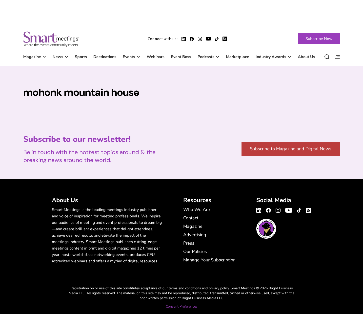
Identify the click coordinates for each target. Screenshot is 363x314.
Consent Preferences (182, 306)
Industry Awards (271, 57)
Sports (81, 57)
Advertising (194, 235)
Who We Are (196, 209)
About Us (306, 57)
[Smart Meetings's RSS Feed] (224, 39)
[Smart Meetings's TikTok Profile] (217, 39)
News (58, 57)
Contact (190, 218)
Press (188, 243)
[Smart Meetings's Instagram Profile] (200, 39)
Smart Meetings (51, 39)
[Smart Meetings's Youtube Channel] (289, 209)
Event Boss (181, 57)
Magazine (32, 57)
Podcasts (206, 57)
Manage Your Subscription (209, 260)
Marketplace (237, 57)
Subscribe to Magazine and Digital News (290, 149)
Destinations (104, 57)
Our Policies (195, 251)
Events (129, 57)
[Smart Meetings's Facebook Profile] (192, 39)
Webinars (155, 57)
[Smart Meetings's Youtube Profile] (208, 38)
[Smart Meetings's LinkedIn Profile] (184, 39)
